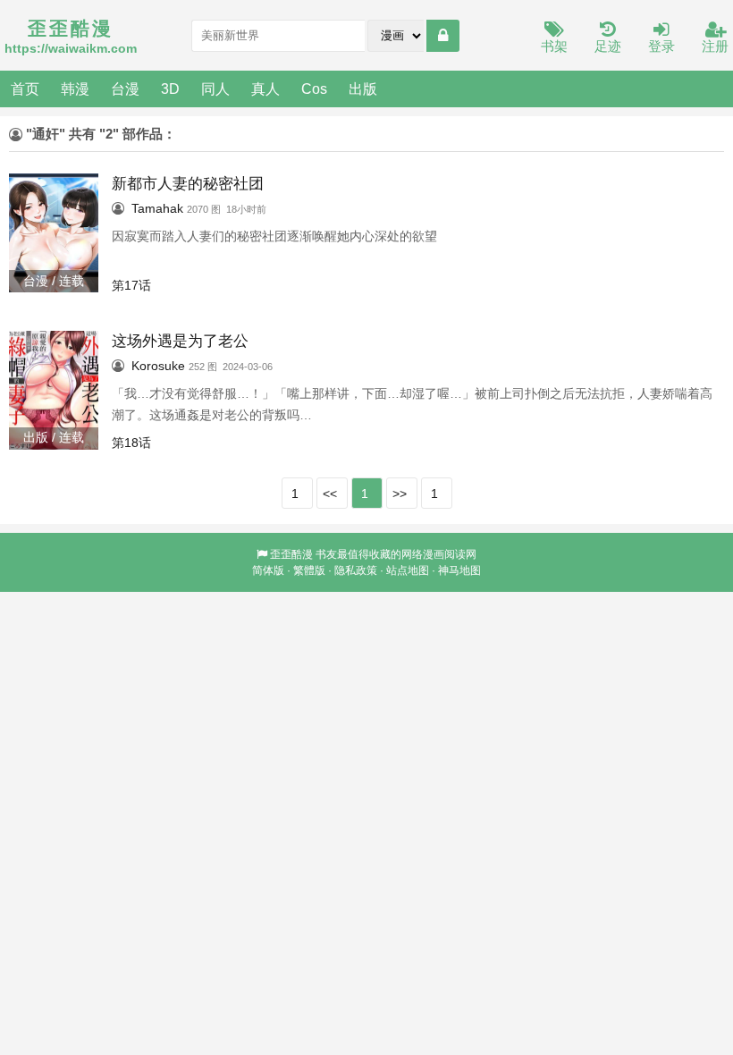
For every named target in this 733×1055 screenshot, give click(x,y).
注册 (715, 46)
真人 (265, 88)
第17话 (131, 285)
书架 (554, 46)
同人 (215, 88)
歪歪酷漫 (291, 554)
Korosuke (158, 366)
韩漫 (75, 88)
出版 (363, 88)
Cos (314, 88)
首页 (25, 88)
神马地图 (459, 570)
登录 (661, 46)
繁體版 (309, 570)
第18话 (131, 442)
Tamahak (157, 208)
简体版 (268, 570)
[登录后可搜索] (442, 36)
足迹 (607, 46)
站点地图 (407, 570)
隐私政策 (355, 570)
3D (170, 88)
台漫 (125, 88)
